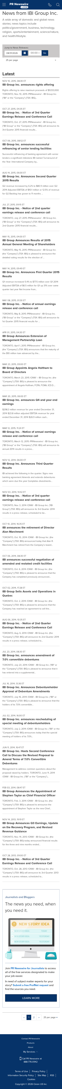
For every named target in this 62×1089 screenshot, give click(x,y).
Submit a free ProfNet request (30, 985)
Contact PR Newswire (30, 1038)
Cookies (31, 1079)
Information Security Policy (21, 1075)
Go (44, 53)
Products (30, 1043)
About (30, 1047)
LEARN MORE (31, 998)
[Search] (58, 5)
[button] (25, 53)
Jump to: (16, 47)
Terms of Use (21, 1071)
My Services (29, 1051)
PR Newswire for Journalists (27, 968)
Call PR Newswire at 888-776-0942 (31, 1060)
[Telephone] (50, 5)
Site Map (42, 1075)
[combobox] (35, 53)
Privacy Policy (38, 1071)
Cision (37, 1084)
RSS (52, 1075)
